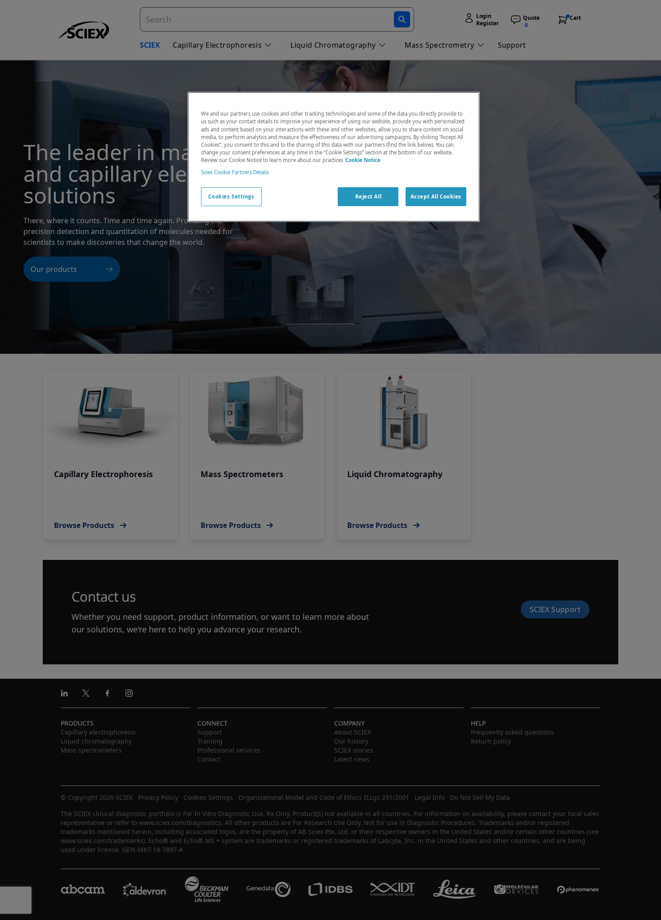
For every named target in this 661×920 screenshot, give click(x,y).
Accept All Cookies (436, 196)
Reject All (368, 196)
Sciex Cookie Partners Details (235, 172)
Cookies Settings (231, 196)
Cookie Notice (362, 160)
